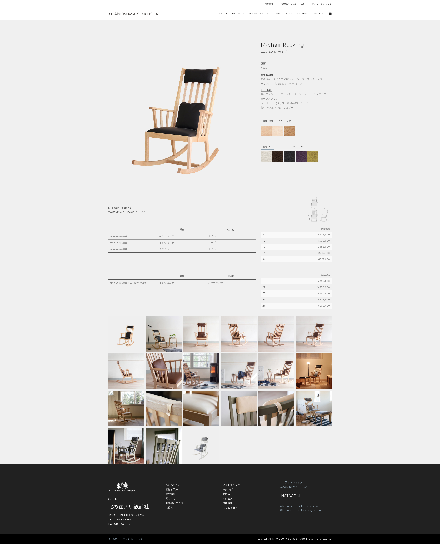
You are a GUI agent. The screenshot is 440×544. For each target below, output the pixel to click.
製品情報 (171, 493)
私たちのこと (173, 485)
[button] (266, 131)
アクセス (228, 498)
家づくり (171, 498)
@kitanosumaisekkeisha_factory (301, 510)
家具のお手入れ (174, 503)
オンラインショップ (322, 4)
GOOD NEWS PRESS (293, 4)
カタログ (228, 489)
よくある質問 (230, 507)
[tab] (268, 121)
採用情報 (269, 4)
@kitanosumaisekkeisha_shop (299, 506)
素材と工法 (172, 489)
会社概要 (112, 538)
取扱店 (226, 493)
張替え (169, 507)
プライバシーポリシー (134, 538)
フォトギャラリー (233, 485)
